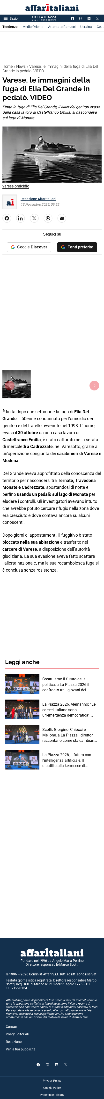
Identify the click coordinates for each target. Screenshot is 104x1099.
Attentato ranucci (61, 27)
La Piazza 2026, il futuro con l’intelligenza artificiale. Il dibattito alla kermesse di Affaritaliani (66, 760)
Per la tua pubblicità (21, 1049)
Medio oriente (32, 27)
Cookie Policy (52, 1088)
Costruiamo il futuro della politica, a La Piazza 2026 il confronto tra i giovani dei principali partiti (65, 685)
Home (7, 66)
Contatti (12, 1027)
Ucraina (86, 27)
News (21, 66)
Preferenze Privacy (52, 1095)
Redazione (14, 1042)
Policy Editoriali (17, 1034)
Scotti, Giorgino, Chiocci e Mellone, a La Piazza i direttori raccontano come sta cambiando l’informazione (70, 735)
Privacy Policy (52, 1080)
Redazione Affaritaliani (38, 199)
